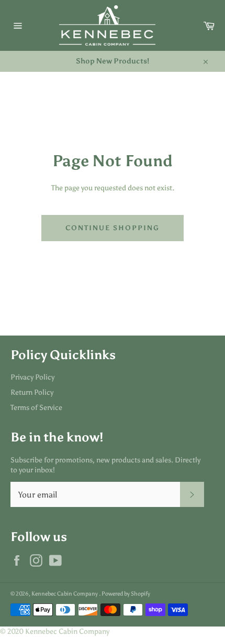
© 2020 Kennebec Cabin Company (54, 631)
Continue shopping (112, 228)
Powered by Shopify (126, 593)
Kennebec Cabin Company (65, 593)
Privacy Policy (32, 377)
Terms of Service (36, 407)
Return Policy (31, 392)
